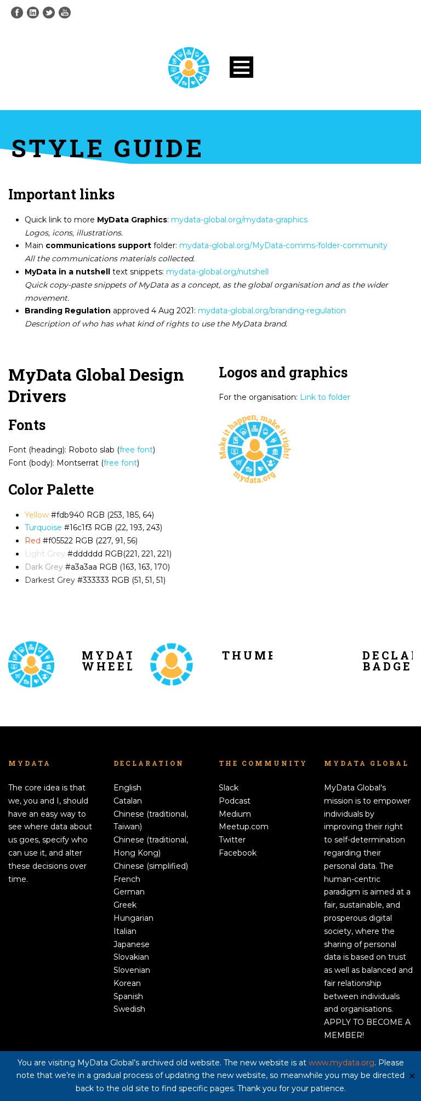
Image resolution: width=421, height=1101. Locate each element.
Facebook (238, 853)
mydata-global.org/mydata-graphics (239, 220)
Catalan (127, 801)
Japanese (131, 944)
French (126, 879)
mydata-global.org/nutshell (217, 272)
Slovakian (131, 957)
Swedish (129, 1009)
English (127, 788)
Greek (124, 905)
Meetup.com (244, 827)
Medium (235, 814)
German (129, 892)
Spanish (128, 996)
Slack (228, 788)
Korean (127, 983)
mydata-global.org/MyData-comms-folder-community (283, 245)
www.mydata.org (341, 1063)
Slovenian (131, 970)
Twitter (232, 840)
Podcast (235, 801)
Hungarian (133, 918)
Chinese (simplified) (150, 866)
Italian (124, 931)
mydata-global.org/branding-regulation (272, 311)
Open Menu (241, 67)
